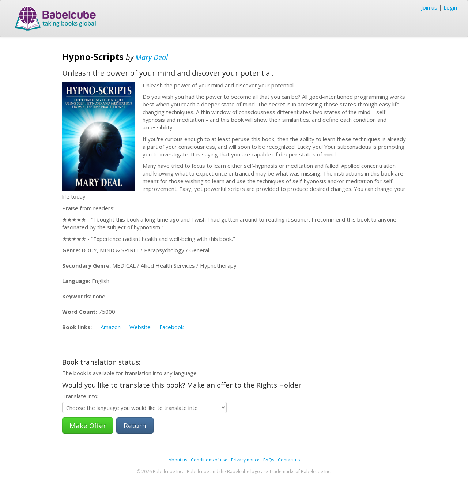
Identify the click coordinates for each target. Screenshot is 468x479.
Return (135, 425)
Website (140, 327)
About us (178, 460)
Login (450, 7)
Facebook (171, 327)
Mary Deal (151, 57)
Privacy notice (245, 460)
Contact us (289, 460)
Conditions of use (209, 460)
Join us (429, 7)
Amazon (111, 327)
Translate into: (80, 396)
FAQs (268, 460)
